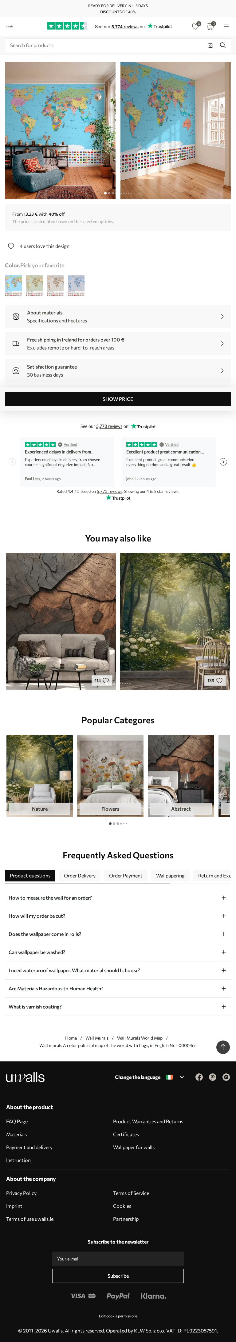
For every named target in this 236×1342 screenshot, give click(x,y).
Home (71, 1037)
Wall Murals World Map (140, 1037)
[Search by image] (210, 45)
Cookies (122, 1206)
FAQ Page (17, 1121)
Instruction (18, 1160)
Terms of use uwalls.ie (29, 1219)
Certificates (126, 1134)
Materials (16, 1134)
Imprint (14, 1206)
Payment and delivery (29, 1147)
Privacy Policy (21, 1193)
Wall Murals (96, 1037)
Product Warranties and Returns (148, 1121)
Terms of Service (131, 1193)
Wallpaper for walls (134, 1147)
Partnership (126, 1219)
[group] (39, 776)
